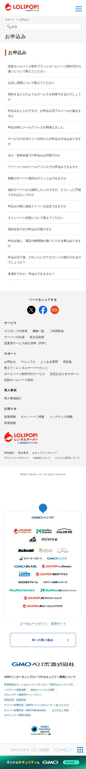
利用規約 (9, 452)
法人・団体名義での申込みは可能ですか (34, 155)
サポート (10, 19)
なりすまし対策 (60, 710)
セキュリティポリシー (44, 452)
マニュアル (28, 361)
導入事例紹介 (13, 398)
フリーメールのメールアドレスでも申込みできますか (43, 166)
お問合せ (10, 361)
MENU (79, 8)
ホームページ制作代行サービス (24, 374)
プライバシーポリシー (16, 457)
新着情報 (10, 416)
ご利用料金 (56, 331)
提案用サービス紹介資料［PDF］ (26, 343)
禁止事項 (23, 452)
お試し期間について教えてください (31, 82)
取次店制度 (37, 337)
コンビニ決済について (67, 457)
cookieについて (42, 457)
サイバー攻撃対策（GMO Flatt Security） (25, 710)
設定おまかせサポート (64, 374)
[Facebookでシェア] (43, 309)
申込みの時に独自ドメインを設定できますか (37, 206)
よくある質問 (49, 361)
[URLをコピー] (55, 309)
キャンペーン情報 (32, 416)
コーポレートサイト (34, 623)
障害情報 (10, 423)
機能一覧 (38, 331)
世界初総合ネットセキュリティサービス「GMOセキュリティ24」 (39, 684)
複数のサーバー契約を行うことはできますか (37, 178)
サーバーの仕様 (14, 337)
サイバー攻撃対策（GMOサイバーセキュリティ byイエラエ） (37, 705)
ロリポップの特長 (16, 331)
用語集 (67, 361)
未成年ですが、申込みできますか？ (31, 273)
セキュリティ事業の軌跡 (17, 715)
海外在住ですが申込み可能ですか (30, 229)
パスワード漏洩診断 (15, 689)
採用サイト (58, 623)
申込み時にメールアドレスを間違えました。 (37, 127)
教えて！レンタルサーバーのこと (26, 367)
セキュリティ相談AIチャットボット (23, 694)
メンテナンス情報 (61, 416)
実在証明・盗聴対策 (15, 699)
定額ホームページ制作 (18, 380)
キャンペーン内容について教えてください (35, 217)
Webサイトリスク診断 (42, 689)
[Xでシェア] (31, 309)
